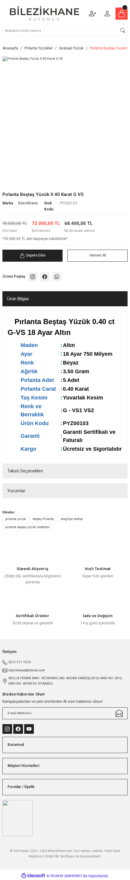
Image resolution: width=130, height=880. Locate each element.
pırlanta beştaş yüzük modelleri (27, 527)
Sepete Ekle (35, 255)
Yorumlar (16, 491)
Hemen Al (97, 255)
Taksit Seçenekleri (25, 471)
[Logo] (44, 13)
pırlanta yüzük (15, 519)
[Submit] (119, 713)
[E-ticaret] (64, 876)
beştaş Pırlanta (43, 519)
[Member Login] (107, 14)
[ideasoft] (33, 875)
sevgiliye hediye (71, 519)
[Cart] (121, 14)
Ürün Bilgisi (18, 298)
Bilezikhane (28, 203)
